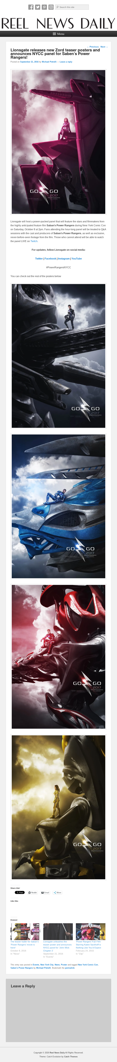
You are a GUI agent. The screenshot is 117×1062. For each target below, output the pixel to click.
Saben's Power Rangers (22, 968)
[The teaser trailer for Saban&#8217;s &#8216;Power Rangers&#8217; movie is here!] (25, 931)
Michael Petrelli (49, 62)
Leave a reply (66, 62)
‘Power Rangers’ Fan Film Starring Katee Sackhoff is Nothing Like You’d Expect (88, 944)
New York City (46, 965)
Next (104, 46)
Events (36, 965)
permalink (69, 968)
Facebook (31, 7)
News (57, 965)
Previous (93, 46)
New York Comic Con (88, 965)
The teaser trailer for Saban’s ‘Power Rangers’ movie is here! (25, 944)
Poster (64, 965)
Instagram (51, 7)
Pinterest (44, 7)
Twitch (33, 241)
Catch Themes (71, 1056)
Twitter (37, 7)
